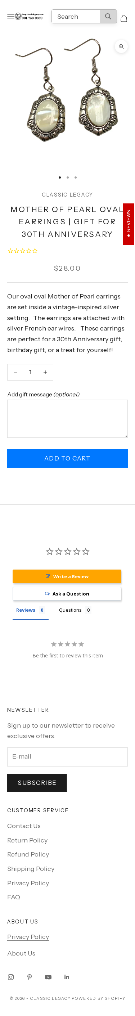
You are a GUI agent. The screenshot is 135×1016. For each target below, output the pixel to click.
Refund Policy (28, 854)
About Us (21, 953)
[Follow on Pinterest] (29, 977)
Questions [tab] (70, 610)
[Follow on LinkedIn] (67, 977)
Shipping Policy (30, 869)
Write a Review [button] (71, 576)
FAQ (13, 897)
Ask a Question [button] (71, 593)
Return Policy (27, 840)
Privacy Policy (28, 883)
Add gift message (43, 394)
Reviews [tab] (25, 610)
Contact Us (24, 826)
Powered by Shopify (98, 998)
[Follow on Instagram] (10, 977)
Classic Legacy (67, 195)
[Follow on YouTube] (48, 977)
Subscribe (37, 782)
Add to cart (67, 458)
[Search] (108, 16)
